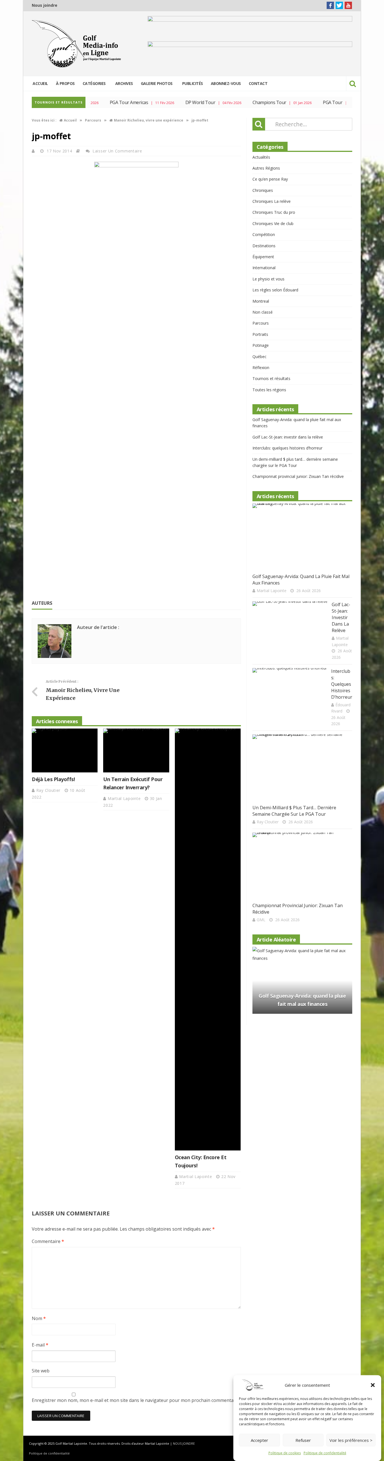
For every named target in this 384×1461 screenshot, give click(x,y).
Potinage (260, 345)
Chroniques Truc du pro (273, 212)
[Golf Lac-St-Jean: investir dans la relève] (289, 627)
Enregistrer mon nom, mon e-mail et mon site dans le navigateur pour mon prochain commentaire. (136, 1400)
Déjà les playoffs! (53, 779)
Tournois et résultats (271, 378)
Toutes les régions (269, 389)
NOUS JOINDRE (184, 1443)
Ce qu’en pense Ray (270, 179)
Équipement (263, 256)
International (263, 267)
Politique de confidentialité (325, 1453)
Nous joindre (44, 5)
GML (261, 919)
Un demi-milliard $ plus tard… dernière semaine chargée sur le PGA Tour (294, 810)
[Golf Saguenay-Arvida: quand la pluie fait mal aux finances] (300, 537)
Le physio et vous (268, 279)
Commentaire (48, 1241)
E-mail (40, 1345)
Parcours (260, 323)
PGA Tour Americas (119, 102)
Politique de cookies (284, 1453)
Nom (39, 1318)
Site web (40, 1371)
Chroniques (262, 190)
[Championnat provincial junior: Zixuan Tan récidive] (300, 866)
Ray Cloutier (49, 790)
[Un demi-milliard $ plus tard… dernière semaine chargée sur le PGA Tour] (300, 767)
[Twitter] (339, 5)
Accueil (40, 83)
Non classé (262, 312)
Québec (259, 356)
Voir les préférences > (350, 1440)
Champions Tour (259, 102)
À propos (65, 83)
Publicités (192, 83)
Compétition (263, 234)
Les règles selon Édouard (275, 290)
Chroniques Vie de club (272, 223)
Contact (258, 83)
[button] (373, 1385)
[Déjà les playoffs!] (65, 750)
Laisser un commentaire (117, 151)
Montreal (260, 301)
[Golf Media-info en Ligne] (78, 44)
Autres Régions (266, 168)
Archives (124, 83)
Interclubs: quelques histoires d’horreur (287, 448)
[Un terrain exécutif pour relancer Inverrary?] (136, 750)
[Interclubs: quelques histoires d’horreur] (289, 694)
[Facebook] (330, 5)
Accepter (259, 1440)
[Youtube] (348, 5)
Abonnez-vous (226, 83)
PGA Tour (323, 102)
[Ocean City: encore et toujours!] (208, 939)
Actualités (261, 157)
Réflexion (260, 367)
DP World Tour (190, 102)
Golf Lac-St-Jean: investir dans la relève (287, 437)
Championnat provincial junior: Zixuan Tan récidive (298, 476)
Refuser (303, 1440)
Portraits (260, 334)
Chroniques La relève (271, 201)
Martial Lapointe (125, 798)
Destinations (263, 245)
